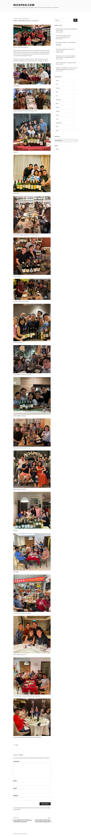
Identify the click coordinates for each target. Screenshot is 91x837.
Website (15, 795)
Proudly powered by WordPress (20, 833)
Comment (16, 761)
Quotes (57, 107)
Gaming (57, 88)
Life (57, 95)
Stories (57, 115)
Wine (16, 745)
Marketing (58, 99)
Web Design (58, 122)
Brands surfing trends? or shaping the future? (66, 62)
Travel (57, 119)
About (57, 149)
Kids (57, 91)
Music (57, 103)
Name (15, 780)
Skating (57, 111)
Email (15, 788)
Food (57, 84)
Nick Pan (26, 18)
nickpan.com (24, 5)
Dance (57, 80)
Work (57, 130)
